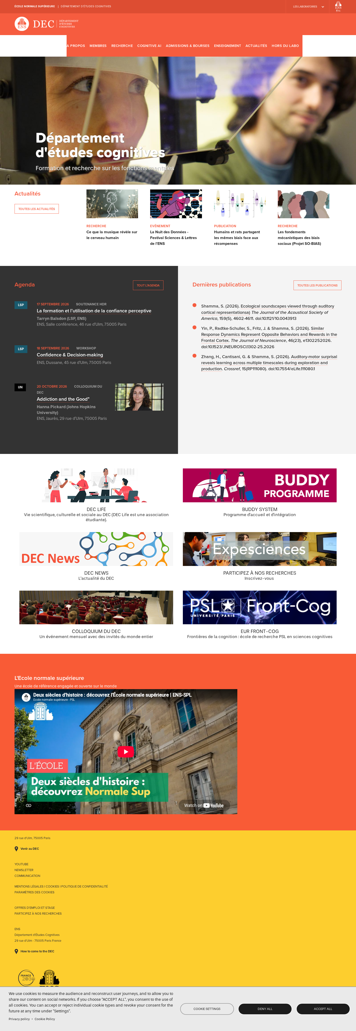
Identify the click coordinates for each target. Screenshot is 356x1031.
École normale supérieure (35, 6)
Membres (98, 46)
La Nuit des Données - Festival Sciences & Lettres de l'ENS (173, 238)
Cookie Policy (45, 1019)
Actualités (256, 46)
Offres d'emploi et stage (35, 908)
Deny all (265, 1009)
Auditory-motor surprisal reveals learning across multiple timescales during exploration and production (269, 362)
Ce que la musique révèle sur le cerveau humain (111, 235)
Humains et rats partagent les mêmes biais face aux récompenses (237, 238)
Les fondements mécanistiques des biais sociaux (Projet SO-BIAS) (299, 238)
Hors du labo (285, 46)
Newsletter (24, 870)
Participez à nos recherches (38, 914)
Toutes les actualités (36, 209)
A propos (76, 46)
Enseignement (227, 46)
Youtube (21, 864)
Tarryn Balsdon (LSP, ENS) (61, 318)
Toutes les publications (317, 285)
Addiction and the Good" (63, 399)
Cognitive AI (149, 46)
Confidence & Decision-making (70, 355)
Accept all (323, 1009)
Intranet (335, 45)
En (322, 45)
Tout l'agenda (148, 285)
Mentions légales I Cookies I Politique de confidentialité (61, 886)
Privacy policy (19, 1019)
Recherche (122, 46)
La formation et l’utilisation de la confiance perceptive (94, 311)
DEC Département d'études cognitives (47, 24)
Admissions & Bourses (187, 46)
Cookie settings (206, 1009)
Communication (27, 876)
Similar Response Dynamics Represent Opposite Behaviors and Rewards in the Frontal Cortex (269, 334)
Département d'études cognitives (86, 6)
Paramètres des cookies (34, 892)
